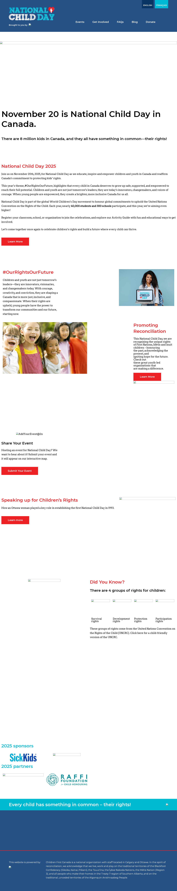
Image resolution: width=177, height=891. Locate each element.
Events (80, 22)
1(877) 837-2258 (108, 831)
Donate (150, 22)
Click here (136, 633)
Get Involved (100, 22)
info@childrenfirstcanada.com (118, 835)
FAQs (120, 22)
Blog (135, 22)
